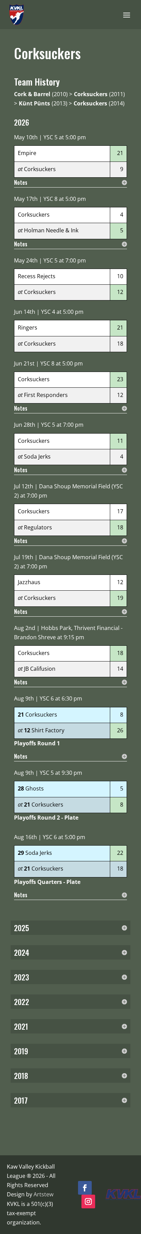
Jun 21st (24, 363)
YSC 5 (50, 137)
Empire (27, 153)
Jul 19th (23, 557)
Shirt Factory (47, 730)
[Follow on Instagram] (88, 1201)
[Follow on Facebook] (85, 1188)
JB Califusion (39, 668)
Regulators (38, 527)
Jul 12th (23, 486)
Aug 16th (25, 837)
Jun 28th (24, 424)
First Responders (46, 395)
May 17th (26, 199)
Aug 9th (24, 698)
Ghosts (34, 788)
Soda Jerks (37, 456)
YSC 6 (47, 698)
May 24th (26, 260)
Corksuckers (40, 169)
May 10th (26, 137)
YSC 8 (50, 199)
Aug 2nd (24, 628)
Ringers (27, 327)
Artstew (43, 1194)
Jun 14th (24, 312)
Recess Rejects (36, 276)
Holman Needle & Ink (51, 230)
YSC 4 (48, 312)
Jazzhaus (29, 582)
